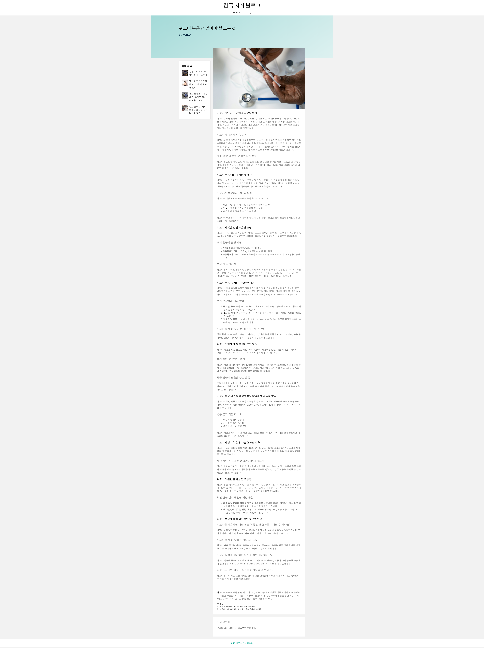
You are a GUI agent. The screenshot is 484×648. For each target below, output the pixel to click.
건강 (221, 604)
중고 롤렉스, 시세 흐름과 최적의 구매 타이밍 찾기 (198, 109)
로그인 (241, 628)
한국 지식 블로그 (242, 5)
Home (236, 12)
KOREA (187, 34)
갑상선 (226, 208)
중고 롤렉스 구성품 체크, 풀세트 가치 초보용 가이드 (198, 97)
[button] (249, 12)
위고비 (220, 592)
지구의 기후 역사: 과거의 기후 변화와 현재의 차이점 (240, 609)
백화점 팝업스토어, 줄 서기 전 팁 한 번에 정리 (198, 84)
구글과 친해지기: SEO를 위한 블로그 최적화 (237, 606)
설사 (225, 313)
